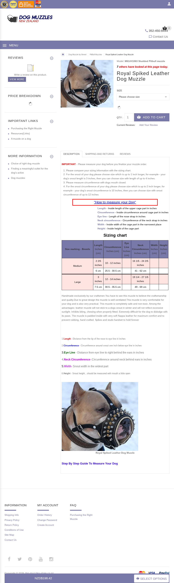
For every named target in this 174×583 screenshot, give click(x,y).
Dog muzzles (18, 178)
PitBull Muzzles (96, 54)
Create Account (45, 525)
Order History (44, 515)
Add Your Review (148, 125)
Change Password (47, 520)
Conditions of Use (14, 530)
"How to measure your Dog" (115, 202)
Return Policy (12, 525)
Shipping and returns (99, 154)
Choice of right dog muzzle (25, 163)
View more (17, 79)
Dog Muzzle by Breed (77, 54)
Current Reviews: (126, 125)
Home (63, 54)
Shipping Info (12, 515)
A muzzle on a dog (21, 138)
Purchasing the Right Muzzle (26, 128)
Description (71, 154)
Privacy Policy (12, 520)
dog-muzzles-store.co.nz (39, 573)
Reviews (125, 154)
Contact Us (160, 36)
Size (119, 90)
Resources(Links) (20, 133)
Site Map (9, 534)
